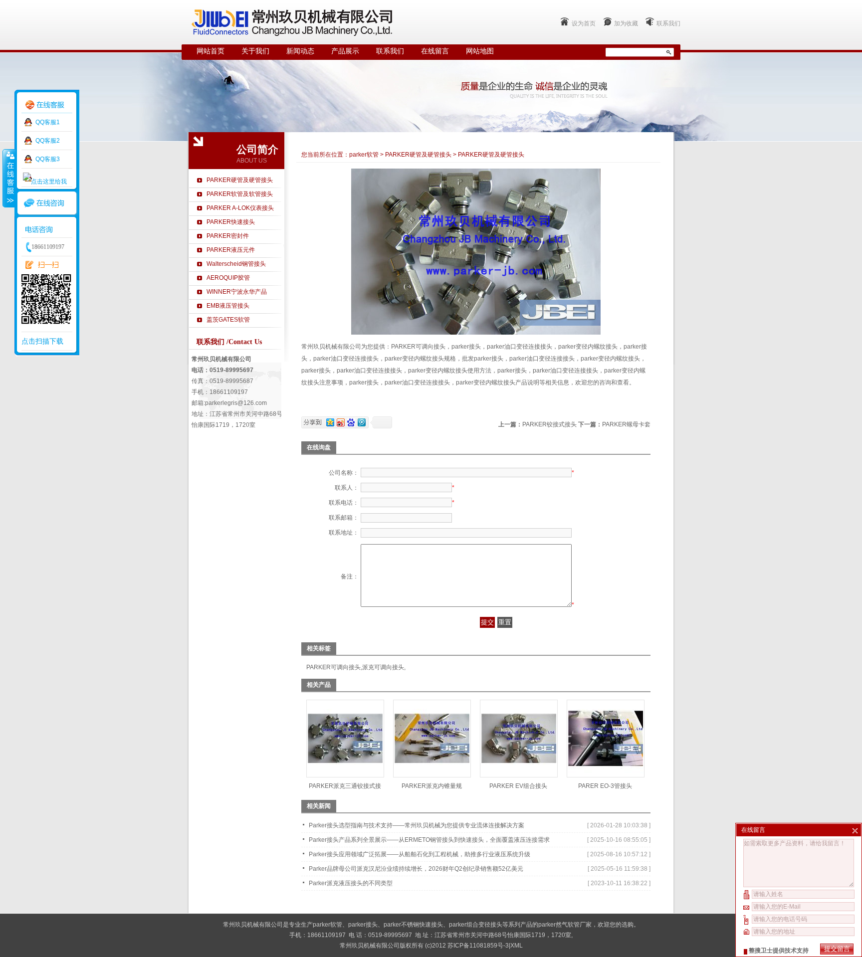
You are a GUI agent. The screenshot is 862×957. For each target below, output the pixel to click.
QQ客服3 (47, 159)
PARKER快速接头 (231, 221)
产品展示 (345, 51)
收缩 (8, 178)
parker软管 (364, 154)
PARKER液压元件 (231, 249)
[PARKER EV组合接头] (518, 773)
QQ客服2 (47, 140)
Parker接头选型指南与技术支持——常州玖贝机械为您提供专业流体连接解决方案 (416, 825)
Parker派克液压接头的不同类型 (351, 883)
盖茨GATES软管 (228, 319)
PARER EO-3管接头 (605, 785)
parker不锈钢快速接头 (413, 924)
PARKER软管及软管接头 (240, 194)
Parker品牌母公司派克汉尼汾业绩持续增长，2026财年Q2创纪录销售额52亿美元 (416, 868)
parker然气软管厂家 (565, 924)
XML (516, 945)
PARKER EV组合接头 (518, 785)
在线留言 (435, 51)
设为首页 (584, 23)
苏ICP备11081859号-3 (478, 945)
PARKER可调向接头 (333, 667)
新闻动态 (300, 51)
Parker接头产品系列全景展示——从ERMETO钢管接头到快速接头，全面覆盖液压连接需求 (429, 839)
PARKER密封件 (228, 235)
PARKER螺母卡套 (626, 424)
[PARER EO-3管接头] (605, 773)
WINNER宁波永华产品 (237, 291)
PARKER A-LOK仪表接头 (240, 207)
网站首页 (210, 51)
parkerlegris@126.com (236, 402)
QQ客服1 (47, 122)
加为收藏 (626, 23)
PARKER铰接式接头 (549, 424)
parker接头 (363, 924)
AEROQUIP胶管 (228, 277)
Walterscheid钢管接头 (236, 263)
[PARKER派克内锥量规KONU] (432, 773)
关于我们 (255, 51)
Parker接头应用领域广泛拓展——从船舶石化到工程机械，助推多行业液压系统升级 (419, 854)
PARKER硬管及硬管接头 (240, 180)
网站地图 (480, 51)
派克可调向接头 (383, 667)
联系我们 (668, 23)
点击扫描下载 (42, 341)
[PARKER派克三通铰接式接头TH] (345, 773)
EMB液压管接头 (228, 305)
